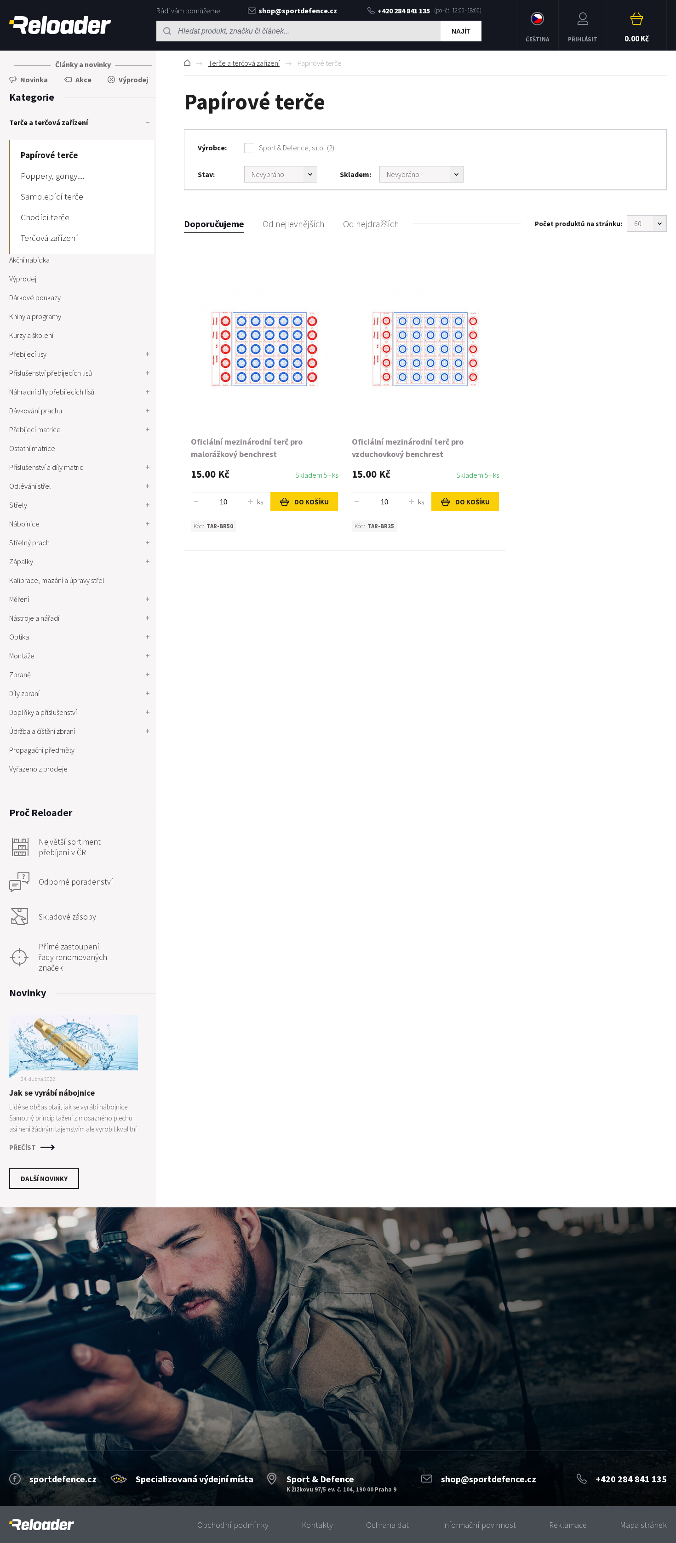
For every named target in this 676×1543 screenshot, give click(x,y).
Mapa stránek (643, 1525)
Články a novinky (83, 64)
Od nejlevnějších (294, 223)
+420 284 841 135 (404, 10)
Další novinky (44, 1178)
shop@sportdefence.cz (297, 10)
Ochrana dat (387, 1525)
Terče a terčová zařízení (244, 63)
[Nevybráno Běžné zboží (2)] (280, 174)
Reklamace (568, 1525)
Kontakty (317, 1525)
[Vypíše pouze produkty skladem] (421, 174)
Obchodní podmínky (233, 1525)
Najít (461, 31)
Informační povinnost (479, 1525)
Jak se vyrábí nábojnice (52, 1092)
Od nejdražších (371, 223)
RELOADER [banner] (60, 25)
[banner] (41, 1525)
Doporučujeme (214, 223)
